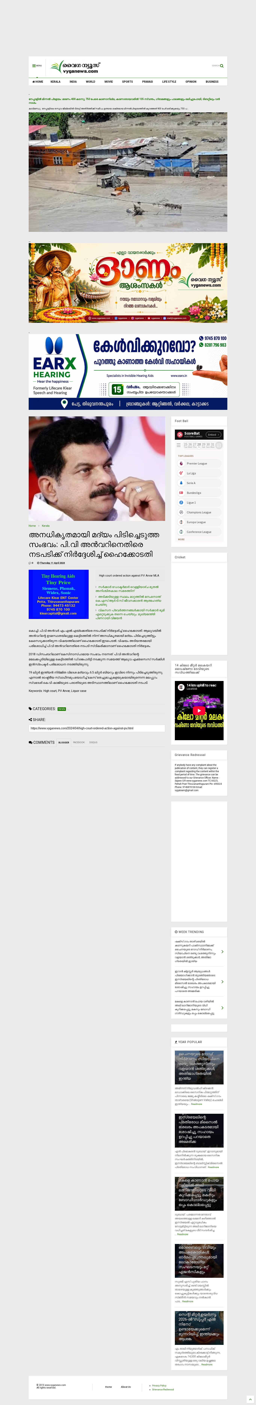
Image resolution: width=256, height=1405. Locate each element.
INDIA (73, 81)
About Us (126, 1387)
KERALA (55, 81)
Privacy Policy (159, 1385)
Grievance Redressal (163, 1389)
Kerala (45, 525)
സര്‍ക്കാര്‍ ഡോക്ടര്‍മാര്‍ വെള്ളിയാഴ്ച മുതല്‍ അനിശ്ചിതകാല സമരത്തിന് (127, 589)
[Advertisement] (128, 30)
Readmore (196, 1104)
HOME (39, 81)
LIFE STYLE (169, 81)
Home (32, 525)
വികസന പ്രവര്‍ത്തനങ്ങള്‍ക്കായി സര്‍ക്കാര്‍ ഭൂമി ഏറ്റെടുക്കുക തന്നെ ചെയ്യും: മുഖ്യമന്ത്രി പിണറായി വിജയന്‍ (130, 614)
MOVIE (109, 81)
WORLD (90, 81)
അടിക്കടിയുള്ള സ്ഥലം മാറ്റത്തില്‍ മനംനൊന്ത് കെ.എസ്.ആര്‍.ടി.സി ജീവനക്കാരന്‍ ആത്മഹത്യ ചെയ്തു (128, 600)
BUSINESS (212, 81)
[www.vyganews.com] (75, 74)
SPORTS (127, 81)
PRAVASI (147, 81)
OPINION (191, 81)
